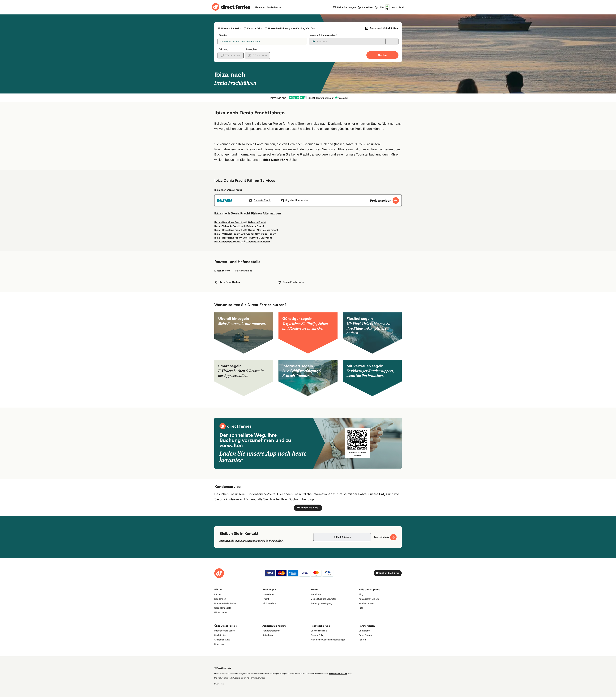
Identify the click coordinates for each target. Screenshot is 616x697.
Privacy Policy (318, 635)
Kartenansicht (243, 270)
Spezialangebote (222, 608)
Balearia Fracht (257, 222)
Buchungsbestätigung (321, 603)
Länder (217, 594)
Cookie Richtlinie (319, 630)
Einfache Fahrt (254, 28)
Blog (361, 594)
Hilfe (361, 608)
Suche (382, 55)
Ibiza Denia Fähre (276, 159)
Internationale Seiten (224, 630)
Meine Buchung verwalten (323, 599)
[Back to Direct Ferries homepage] (231, 7)
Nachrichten (220, 635)
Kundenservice (366, 603)
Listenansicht (222, 270)
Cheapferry (364, 630)
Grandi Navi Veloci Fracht (263, 230)
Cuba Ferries (365, 635)
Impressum (219, 684)
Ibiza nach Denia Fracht (228, 190)
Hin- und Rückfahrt (231, 28)
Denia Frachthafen (293, 282)
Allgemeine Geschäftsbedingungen (328, 639)
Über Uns (219, 644)
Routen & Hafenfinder (225, 603)
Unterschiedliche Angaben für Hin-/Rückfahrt (292, 28)
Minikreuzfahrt (269, 603)
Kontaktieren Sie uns (369, 599)
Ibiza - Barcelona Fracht (228, 222)
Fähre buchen (221, 612)
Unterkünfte (268, 594)
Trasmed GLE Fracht (260, 237)
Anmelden (316, 594)
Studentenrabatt (222, 639)
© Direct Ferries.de (222, 668)
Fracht (265, 599)
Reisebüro (267, 635)
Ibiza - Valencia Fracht (227, 226)
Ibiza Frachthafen (229, 282)
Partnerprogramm (271, 630)
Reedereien (220, 599)
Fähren (362, 639)
